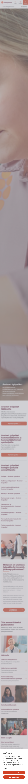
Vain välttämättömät (14, 777)
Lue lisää (5, 768)
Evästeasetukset (14, 781)
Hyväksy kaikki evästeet (14, 772)
